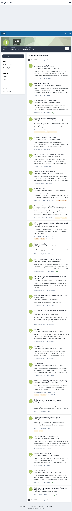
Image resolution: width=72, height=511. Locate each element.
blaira (44, 246)
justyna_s (45, 455)
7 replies (51, 411)
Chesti (45, 226)
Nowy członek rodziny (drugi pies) (45, 206)
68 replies (52, 392)
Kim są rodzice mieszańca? (42, 453)
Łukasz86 (46, 85)
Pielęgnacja (56, 102)
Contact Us (42, 506)
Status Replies (7, 68)
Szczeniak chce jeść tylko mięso (44, 172)
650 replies (51, 305)
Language (23, 506)
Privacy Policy (33, 506)
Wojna (45, 331)
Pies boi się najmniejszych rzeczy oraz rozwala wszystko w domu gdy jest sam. (49, 65)
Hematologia (55, 382)
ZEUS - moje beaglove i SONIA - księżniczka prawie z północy (51, 224)
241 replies (52, 254)
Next (35, 60)
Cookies (49, 506)
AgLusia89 (46, 207)
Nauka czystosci (60, 402)
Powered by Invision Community (36, 508)
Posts (4, 79)
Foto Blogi (55, 226)
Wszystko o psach (60, 207)
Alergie (54, 246)
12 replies (48, 78)
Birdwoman (46, 402)
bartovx (45, 68)
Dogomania (6, 2)
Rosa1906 (46, 438)
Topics (5, 76)
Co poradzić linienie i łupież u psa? (45, 101)
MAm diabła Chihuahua (41, 84)
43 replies (51, 341)
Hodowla (57, 314)
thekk (44, 261)
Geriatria (56, 455)
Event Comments (7, 91)
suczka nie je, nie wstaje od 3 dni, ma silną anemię (50, 381)
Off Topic (55, 299)
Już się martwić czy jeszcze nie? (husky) (47, 259)
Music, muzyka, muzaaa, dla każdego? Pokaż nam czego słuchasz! (50, 296)
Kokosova (46, 190)
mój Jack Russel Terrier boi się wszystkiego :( (49, 154)
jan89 (35, 68)
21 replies (49, 183)
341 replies (50, 236)
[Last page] (39, 60)
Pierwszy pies (38, 329)
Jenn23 (45, 102)
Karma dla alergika (40, 244)
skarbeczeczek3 (48, 120)
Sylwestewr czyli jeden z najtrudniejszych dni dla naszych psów (50, 277)
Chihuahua (58, 85)
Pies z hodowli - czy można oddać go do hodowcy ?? (50, 311)
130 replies (51, 290)
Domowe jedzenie (58, 173)
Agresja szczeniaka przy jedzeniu (45, 118)
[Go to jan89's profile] (31, 66)
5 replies (47, 112)
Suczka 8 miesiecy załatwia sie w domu (47, 417)
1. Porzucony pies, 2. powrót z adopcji (46, 436)
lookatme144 (46, 419)
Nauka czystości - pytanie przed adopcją (47, 400)
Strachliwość (57, 68)
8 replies (51, 428)
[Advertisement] (36, 18)
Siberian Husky (56, 261)
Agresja (61, 120)
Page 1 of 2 (46, 60)
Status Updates (7, 64)
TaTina (45, 299)
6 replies (47, 95)
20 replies (51, 200)
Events (5, 88)
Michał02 (45, 472)
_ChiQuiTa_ (46, 314)
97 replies (51, 324)
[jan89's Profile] (67, 48)
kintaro (45, 156)
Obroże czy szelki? (40, 189)
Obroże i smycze (60, 190)
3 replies (47, 130)
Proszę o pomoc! (39, 470)
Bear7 (45, 173)
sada (44, 382)
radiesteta (46, 280)
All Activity (6, 56)
